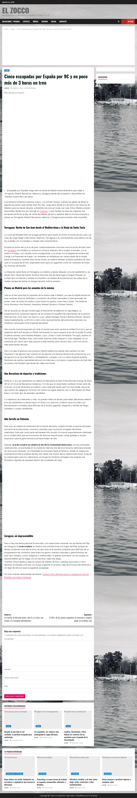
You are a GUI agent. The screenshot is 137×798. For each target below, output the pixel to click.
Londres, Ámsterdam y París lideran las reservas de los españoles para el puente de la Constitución (76, 735)
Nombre (7, 669)
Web (6, 686)
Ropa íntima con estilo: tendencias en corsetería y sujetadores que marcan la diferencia (19, 782)
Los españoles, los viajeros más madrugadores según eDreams (46, 733)
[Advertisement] (68, 47)
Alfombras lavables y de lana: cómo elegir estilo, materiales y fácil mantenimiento (83, 782)
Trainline (44, 211)
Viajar (53, 21)
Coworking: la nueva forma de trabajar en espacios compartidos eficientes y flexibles (52, 782)
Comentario (9, 639)
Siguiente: (70, 617)
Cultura (45, 21)
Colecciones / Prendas (11, 21)
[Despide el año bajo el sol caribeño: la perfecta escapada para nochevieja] (18, 719)
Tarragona (11, 250)
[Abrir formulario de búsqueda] (118, 21)
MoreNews (80, 796)
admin (6, 88)
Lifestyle (26, 21)
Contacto (62, 21)
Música (35, 21)
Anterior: (23, 617)
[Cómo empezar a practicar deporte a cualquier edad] (117, 766)
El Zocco (15, 10)
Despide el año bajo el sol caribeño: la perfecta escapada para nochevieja (18, 734)
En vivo (130, 21)
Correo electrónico (11, 678)
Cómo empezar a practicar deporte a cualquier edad (116, 780)
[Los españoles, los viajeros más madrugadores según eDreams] (48, 719)
